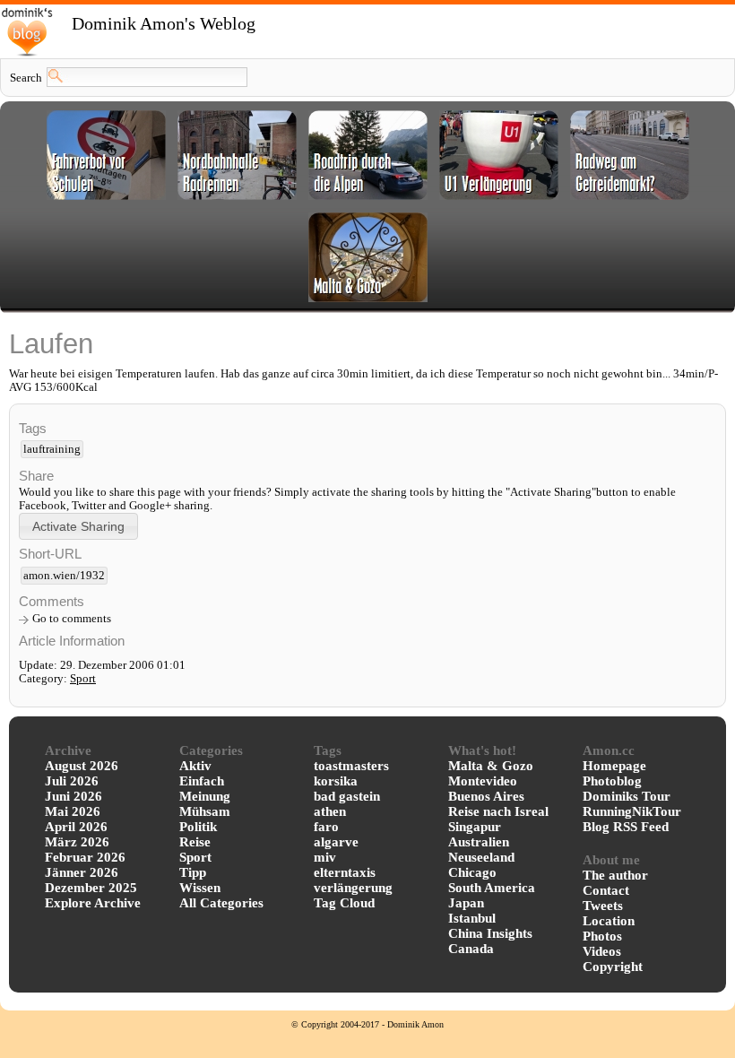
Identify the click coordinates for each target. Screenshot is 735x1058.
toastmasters (351, 766)
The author (615, 875)
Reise (195, 842)
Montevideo (482, 781)
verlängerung (353, 887)
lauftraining (52, 449)
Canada (471, 948)
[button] (78, 526)
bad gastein (347, 796)
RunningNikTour (632, 811)
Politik (198, 827)
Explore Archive (93, 903)
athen (330, 811)
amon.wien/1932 (64, 575)
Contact (606, 890)
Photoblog (612, 781)
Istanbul (472, 918)
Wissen (199, 887)
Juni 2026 (73, 796)
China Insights (490, 933)
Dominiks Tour (626, 796)
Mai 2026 (72, 811)
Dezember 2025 (91, 887)
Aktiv (195, 766)
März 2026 (77, 842)
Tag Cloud (344, 903)
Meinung (204, 796)
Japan (466, 903)
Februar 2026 (85, 857)
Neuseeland (481, 857)
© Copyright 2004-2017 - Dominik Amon (367, 1024)
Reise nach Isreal (498, 811)
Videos (602, 951)
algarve (336, 842)
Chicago (472, 872)
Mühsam (204, 811)
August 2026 (81, 766)
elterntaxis (345, 872)
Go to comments (71, 618)
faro (326, 827)
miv (325, 857)
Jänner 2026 (81, 872)
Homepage (614, 766)
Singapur (474, 827)
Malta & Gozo (490, 766)
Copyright (613, 966)
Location (609, 921)
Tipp (192, 872)
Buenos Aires (486, 796)
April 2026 (76, 827)
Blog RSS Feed (626, 827)
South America (491, 887)
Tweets (603, 905)
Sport (83, 678)
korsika (336, 781)
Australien (478, 842)
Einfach (201, 781)
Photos (602, 936)
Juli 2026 (72, 781)
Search (26, 78)
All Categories (221, 903)
